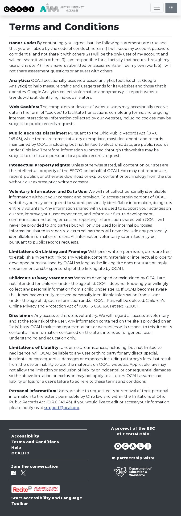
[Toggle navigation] (157, 7)
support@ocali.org (61, 408)
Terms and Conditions (35, 442)
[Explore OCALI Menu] (171, 8)
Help (16, 447)
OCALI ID (20, 453)
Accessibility (25, 436)
